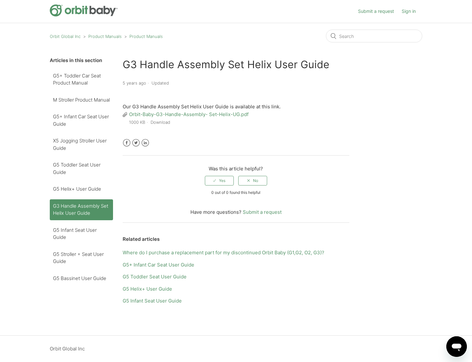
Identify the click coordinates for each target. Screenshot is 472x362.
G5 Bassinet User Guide (79, 278)
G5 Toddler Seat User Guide (77, 168)
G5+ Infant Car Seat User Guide (81, 120)
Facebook (127, 143)
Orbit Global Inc (65, 36)
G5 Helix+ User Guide (77, 189)
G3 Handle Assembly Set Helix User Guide (80, 209)
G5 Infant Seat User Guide (75, 233)
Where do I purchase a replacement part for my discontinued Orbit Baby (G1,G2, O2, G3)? (223, 252)
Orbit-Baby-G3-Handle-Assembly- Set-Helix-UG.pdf (189, 114)
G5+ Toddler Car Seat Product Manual (77, 79)
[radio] (219, 181)
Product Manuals (105, 36)
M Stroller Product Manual (81, 100)
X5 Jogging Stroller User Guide (80, 144)
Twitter (136, 143)
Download (160, 122)
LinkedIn (145, 143)
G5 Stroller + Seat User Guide (78, 258)
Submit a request (376, 11)
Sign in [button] (409, 11)
